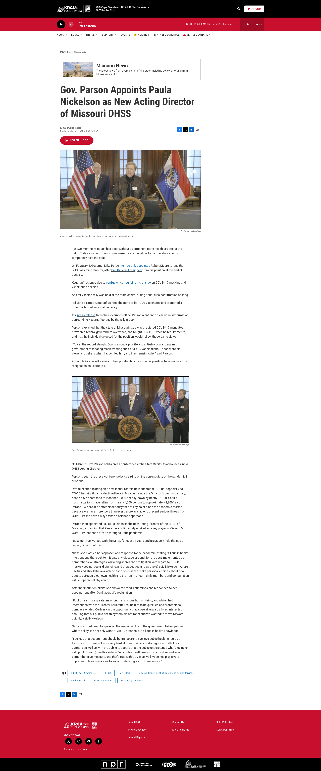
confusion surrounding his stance (128, 282)
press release (86, 315)
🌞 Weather (141, 34)
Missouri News (112, 65)
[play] (61, 24)
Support (108, 34)
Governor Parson (103, 680)
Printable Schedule (166, 34)
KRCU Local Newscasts (73, 52)
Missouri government (132, 680)
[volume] (71, 24)
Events (125, 34)
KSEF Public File (225, 722)
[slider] (76, 24)
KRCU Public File (180, 730)
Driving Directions (137, 730)
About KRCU (134, 722)
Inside (90, 34)
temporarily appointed (135, 265)
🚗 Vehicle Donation (196, 34)
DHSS (108, 673)
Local (75, 34)
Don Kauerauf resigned (126, 270)
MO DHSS (125, 673)
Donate (255, 9)
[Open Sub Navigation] (66, 34)
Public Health (78, 680)
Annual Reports (136, 737)
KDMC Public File (225, 730)
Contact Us (178, 722)
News (60, 34)
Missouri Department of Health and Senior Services (166, 673)
